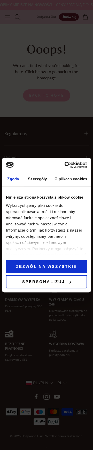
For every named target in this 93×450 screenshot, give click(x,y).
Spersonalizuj (43, 281)
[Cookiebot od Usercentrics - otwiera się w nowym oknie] (65, 165)
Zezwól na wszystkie (46, 266)
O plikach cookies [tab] (71, 179)
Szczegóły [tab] (37, 179)
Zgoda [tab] (13, 179)
